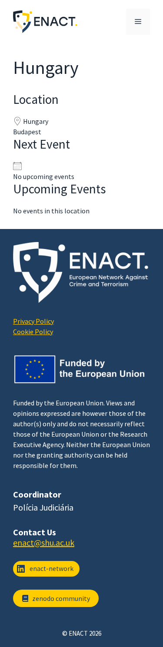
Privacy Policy (33, 321)
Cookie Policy (33, 331)
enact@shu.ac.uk (43, 542)
